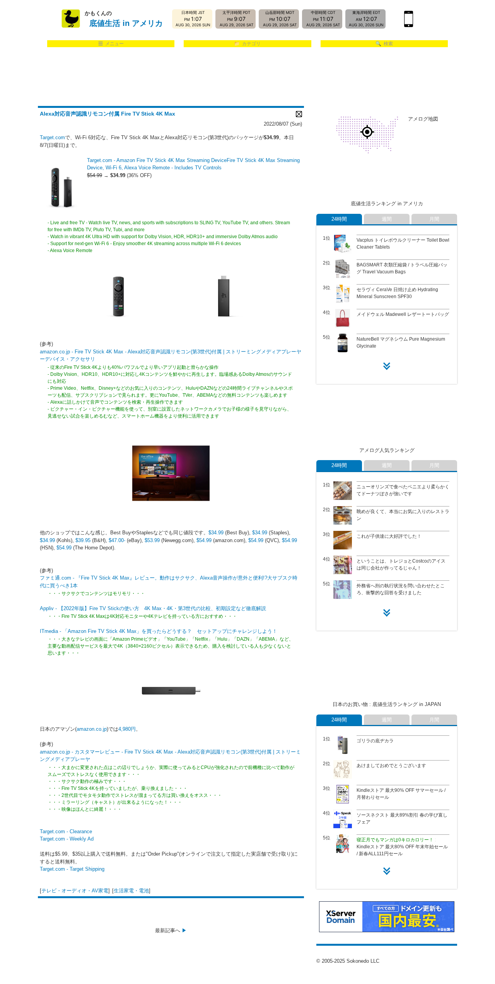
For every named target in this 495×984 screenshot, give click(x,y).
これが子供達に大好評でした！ (389, 536)
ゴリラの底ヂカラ (375, 741)
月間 (434, 219)
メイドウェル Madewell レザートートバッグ (403, 314)
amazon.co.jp (92, 729)
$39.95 (82, 540)
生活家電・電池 (131, 891)
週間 (387, 219)
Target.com (52, 137)
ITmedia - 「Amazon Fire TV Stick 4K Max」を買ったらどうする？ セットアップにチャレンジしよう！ (158, 631)
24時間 (339, 219)
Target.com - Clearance (66, 831)
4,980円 (127, 729)
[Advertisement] (247, 77)
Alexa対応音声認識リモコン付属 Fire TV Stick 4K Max (107, 114)
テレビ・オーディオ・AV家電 (74, 891)
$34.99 (216, 532)
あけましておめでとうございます (391, 765)
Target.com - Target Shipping (72, 869)
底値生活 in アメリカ (126, 23)
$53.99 (152, 540)
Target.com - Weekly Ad (67, 839)
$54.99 (204, 540)
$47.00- (117, 540)
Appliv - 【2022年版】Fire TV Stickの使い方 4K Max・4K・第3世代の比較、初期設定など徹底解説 (153, 608)
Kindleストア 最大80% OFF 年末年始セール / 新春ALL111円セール (402, 846)
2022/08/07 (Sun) (283, 124)
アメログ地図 (423, 119)
